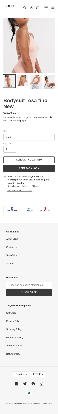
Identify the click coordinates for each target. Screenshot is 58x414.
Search (9, 263)
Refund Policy (13, 353)
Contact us (11, 247)
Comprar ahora (29, 168)
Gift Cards (11, 313)
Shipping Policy (14, 329)
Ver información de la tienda (19, 190)
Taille (5, 131)
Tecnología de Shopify (42, 404)
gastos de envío (34, 117)
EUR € (37, 374)
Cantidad (7, 143)
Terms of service (14, 345)
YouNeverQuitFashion (23, 404)
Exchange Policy (14, 337)
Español (20, 374)
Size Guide (11, 255)
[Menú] (52, 7)
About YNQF (12, 239)
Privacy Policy (13, 321)
